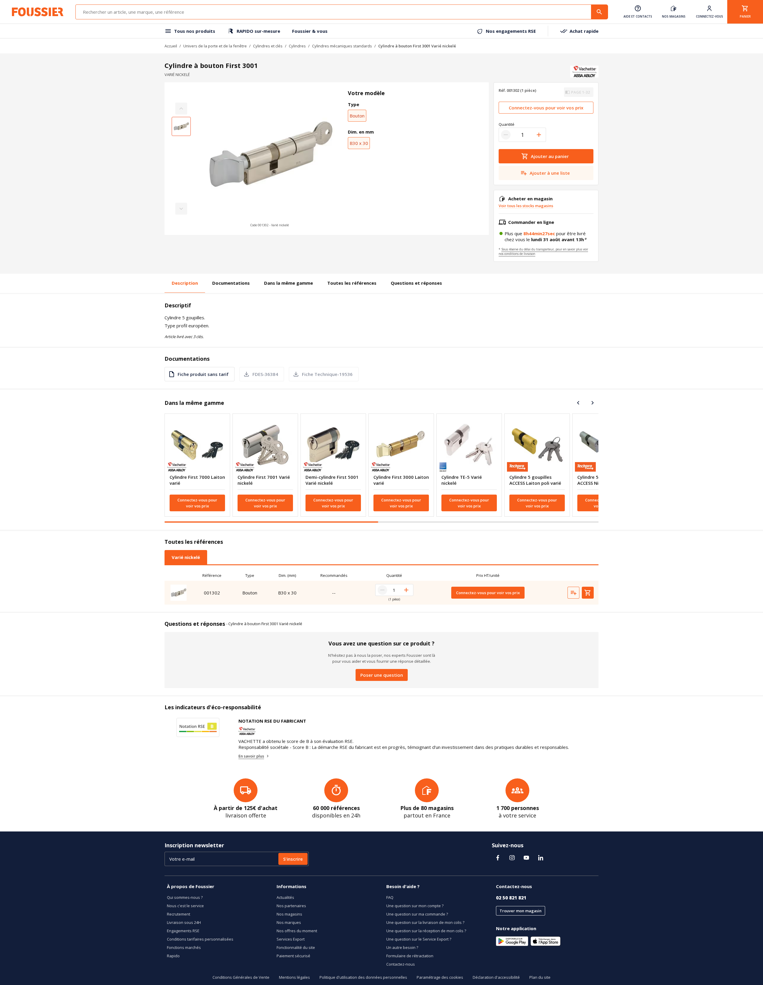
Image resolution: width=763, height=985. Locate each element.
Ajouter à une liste (550, 173)
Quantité (506, 124)
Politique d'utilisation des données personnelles (363, 977)
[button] (269, 158)
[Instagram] (512, 858)
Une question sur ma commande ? (417, 914)
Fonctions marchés (184, 947)
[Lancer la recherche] (599, 12)
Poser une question (381, 675)
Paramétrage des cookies (440, 977)
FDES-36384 (265, 374)
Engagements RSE (183, 930)
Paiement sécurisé (293, 955)
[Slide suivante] (592, 403)
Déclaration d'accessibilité (496, 977)
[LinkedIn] (541, 858)
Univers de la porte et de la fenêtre (215, 46)
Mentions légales (294, 977)
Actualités (285, 897)
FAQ (389, 897)
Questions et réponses (416, 283)
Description (185, 283)
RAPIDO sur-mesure (258, 31)
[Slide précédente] (578, 403)
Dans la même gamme (288, 283)
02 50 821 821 (511, 898)
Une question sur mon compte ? (414, 905)
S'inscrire (293, 859)
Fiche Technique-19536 (327, 374)
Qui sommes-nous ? (185, 897)
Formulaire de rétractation (409, 955)
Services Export (291, 939)
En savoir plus (251, 756)
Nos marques (289, 922)
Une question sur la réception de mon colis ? (426, 930)
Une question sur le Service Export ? (418, 939)
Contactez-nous (400, 964)
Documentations (231, 283)
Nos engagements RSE (511, 31)
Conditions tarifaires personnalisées (200, 939)
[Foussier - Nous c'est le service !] (37, 11)
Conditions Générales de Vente (241, 977)
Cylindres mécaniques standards (342, 46)
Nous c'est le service (185, 905)
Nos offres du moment (297, 930)
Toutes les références (351, 283)
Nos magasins (289, 914)
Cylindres (297, 46)
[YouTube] (526, 858)
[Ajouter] (539, 135)
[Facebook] (498, 858)
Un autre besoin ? (402, 947)
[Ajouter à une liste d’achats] (573, 593)
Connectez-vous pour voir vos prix (546, 108)
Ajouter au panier (550, 156)
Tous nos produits (194, 31)
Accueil (171, 46)
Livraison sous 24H (184, 922)
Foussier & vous (310, 31)
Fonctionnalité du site (296, 947)
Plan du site (539, 977)
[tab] (186, 557)
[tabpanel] (381, 587)
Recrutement (178, 914)
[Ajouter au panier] (588, 593)
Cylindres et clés (268, 46)
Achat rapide (584, 31)
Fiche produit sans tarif (203, 374)
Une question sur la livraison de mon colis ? (425, 922)
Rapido (173, 955)
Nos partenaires (291, 905)
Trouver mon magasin (521, 910)
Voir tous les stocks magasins (526, 205)
